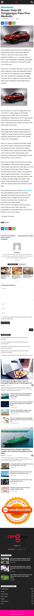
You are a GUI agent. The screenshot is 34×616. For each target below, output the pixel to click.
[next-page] (18, 281)
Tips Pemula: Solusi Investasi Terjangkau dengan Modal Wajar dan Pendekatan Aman (21, 403)
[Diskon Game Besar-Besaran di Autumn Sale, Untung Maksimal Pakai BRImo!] (17, 270)
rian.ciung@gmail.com (20, 549)
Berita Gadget (4, 596)
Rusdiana (6, 18)
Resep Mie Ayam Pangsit (25, 236)
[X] (6, 23)
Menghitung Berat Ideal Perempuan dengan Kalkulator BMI (20, 488)
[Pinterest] (10, 23)
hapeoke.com (13, 611)
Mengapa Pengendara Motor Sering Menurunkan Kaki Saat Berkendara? (14, 338)
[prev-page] (16, 281)
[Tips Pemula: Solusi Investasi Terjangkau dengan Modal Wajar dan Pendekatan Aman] (5, 404)
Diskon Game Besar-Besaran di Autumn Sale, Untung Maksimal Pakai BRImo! (17, 277)
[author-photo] (17, 247)
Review (7, 5)
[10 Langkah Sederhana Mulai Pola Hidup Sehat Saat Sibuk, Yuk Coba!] (5, 466)
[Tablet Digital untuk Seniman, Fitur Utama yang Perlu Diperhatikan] (6, 270)
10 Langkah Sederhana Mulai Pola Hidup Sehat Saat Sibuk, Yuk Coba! (17, 355)
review (6, 222)
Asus (2, 603)
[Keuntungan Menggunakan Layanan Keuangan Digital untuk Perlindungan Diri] (17, 369)
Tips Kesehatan (4, 601)
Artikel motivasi (4, 594)
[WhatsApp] (14, 23)
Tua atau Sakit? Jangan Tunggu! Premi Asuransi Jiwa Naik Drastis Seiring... (20, 410)
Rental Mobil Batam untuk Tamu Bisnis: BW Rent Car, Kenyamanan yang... (21, 472)
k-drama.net (20, 611)
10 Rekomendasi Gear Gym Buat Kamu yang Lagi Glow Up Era (21, 480)
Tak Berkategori (9, 7)
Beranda (2, 5)
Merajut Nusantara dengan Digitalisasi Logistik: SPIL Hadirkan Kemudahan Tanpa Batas (15, 351)
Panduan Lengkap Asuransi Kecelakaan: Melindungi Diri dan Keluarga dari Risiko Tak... (21, 419)
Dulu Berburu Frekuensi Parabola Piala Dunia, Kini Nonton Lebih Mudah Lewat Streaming (15, 347)
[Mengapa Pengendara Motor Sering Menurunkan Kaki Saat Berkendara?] (5, 561)
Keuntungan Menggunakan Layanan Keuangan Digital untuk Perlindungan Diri (14, 342)
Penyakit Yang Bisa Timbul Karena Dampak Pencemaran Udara (28, 276)
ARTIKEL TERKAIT (12, 264)
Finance (3, 598)
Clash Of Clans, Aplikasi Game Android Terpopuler (8, 237)
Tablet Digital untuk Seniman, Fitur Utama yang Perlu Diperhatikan (5, 277)
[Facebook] (2, 23)
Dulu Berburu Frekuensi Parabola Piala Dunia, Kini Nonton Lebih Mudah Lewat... (21, 576)
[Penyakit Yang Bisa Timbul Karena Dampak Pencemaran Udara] (28, 270)
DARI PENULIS (22, 264)
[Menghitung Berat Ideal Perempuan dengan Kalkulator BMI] (5, 490)
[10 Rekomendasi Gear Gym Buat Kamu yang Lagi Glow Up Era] (5, 482)
